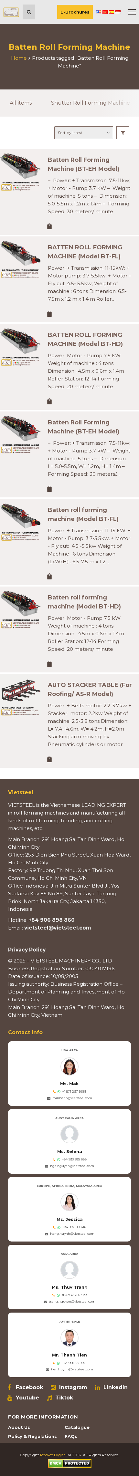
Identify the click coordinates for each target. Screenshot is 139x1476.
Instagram (73, 1387)
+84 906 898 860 (52, 920)
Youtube (27, 1398)
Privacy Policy (27, 950)
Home (19, 58)
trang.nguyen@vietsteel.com (72, 1301)
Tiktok (64, 1398)
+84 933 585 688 (74, 1159)
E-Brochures (75, 12)
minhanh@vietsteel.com (72, 1098)
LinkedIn (115, 1387)
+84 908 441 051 (74, 1363)
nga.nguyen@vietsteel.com (72, 1166)
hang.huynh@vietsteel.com (72, 1234)
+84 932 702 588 (74, 1295)
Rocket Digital (53, 1454)
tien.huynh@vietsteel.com (72, 1369)
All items (21, 103)
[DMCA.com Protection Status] (69, 1462)
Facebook (29, 1387)
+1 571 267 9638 (74, 1091)
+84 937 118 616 (74, 1227)
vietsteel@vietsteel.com (57, 928)
